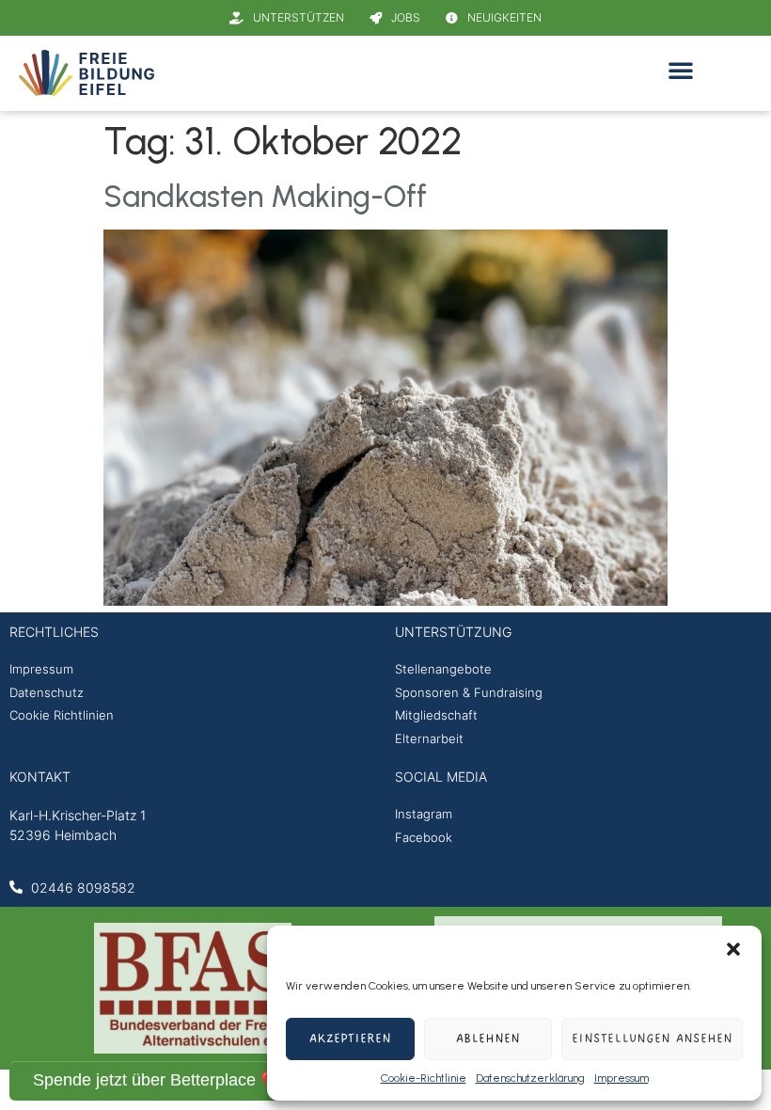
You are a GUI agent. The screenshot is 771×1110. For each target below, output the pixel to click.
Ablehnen (488, 1039)
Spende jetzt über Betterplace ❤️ (157, 1079)
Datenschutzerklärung (530, 1078)
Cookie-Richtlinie (423, 1078)
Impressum (621, 1078)
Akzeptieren (350, 1039)
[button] (733, 949)
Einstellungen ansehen (652, 1039)
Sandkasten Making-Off (265, 196)
